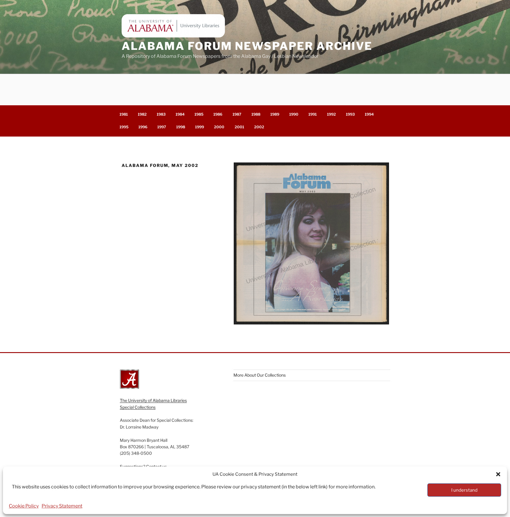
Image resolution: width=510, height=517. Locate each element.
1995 (124, 127)
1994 (369, 114)
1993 (350, 114)
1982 (142, 114)
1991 (312, 114)
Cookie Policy (24, 506)
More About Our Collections (259, 375)
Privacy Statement (62, 506)
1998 (180, 127)
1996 (142, 127)
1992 (331, 114)
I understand (464, 490)
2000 (219, 127)
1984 (180, 114)
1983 (161, 114)
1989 (274, 114)
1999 (199, 127)
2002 (259, 127)
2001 (239, 127)
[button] (498, 474)
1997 (161, 127)
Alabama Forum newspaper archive (247, 46)
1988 (255, 114)
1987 (237, 114)
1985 (198, 114)
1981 (124, 114)
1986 (217, 114)
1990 (293, 114)
